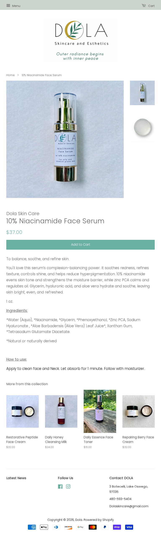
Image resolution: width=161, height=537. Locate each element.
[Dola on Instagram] (68, 487)
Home (10, 75)
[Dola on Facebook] (60, 487)
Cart (151, 6)
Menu (15, 6)
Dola (78, 520)
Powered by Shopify (99, 520)
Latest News (16, 478)
